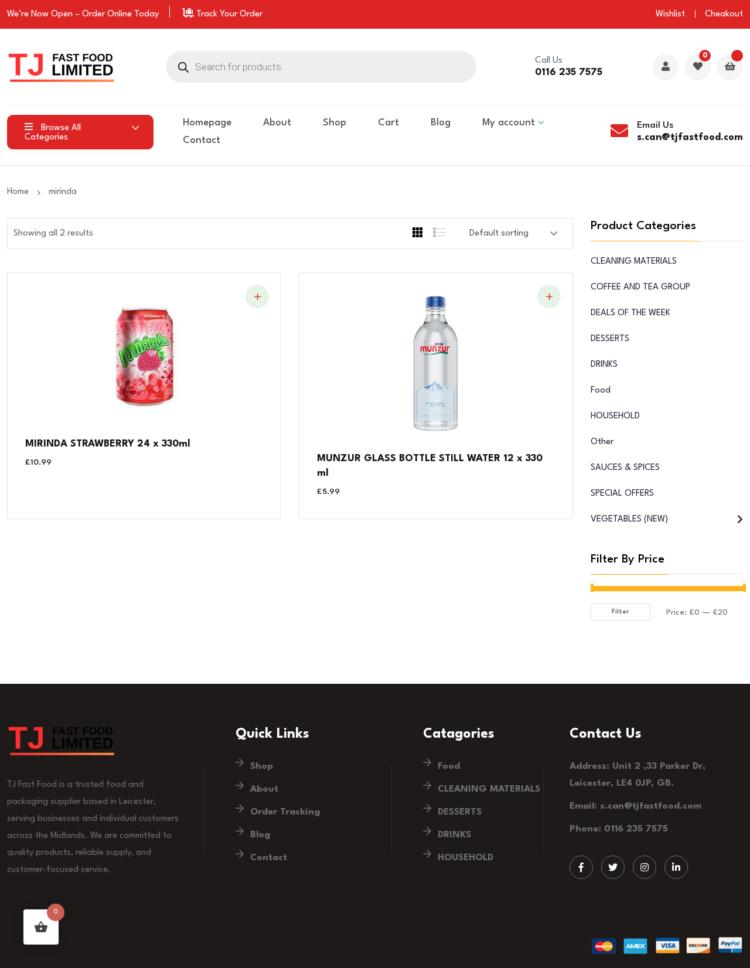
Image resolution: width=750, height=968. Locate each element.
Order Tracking (285, 812)
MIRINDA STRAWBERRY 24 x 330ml (107, 444)
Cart (388, 123)
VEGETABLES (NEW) (629, 519)
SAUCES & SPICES (625, 467)
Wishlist (670, 14)
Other (602, 442)
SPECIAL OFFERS (622, 493)
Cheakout (724, 14)
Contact (201, 140)
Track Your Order (228, 14)
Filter (620, 612)
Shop (334, 123)
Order (93, 14)
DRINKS (604, 364)
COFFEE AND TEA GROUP (640, 287)
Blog (441, 123)
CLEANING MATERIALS (634, 261)
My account (508, 123)
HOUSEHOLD (615, 416)
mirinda (63, 192)
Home (20, 192)
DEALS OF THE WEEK (630, 313)
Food (601, 390)
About (277, 123)
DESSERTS (610, 339)
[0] (697, 67)
